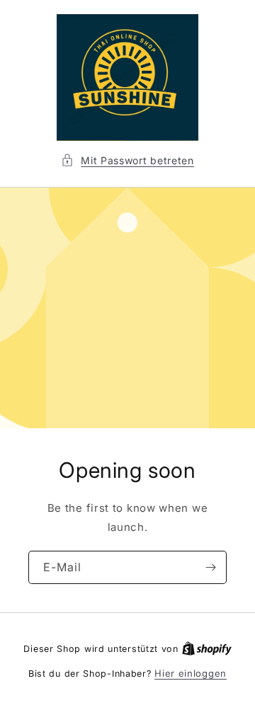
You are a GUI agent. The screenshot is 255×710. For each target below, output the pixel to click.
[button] (127, 160)
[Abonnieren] (210, 567)
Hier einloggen (190, 673)
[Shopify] (207, 648)
